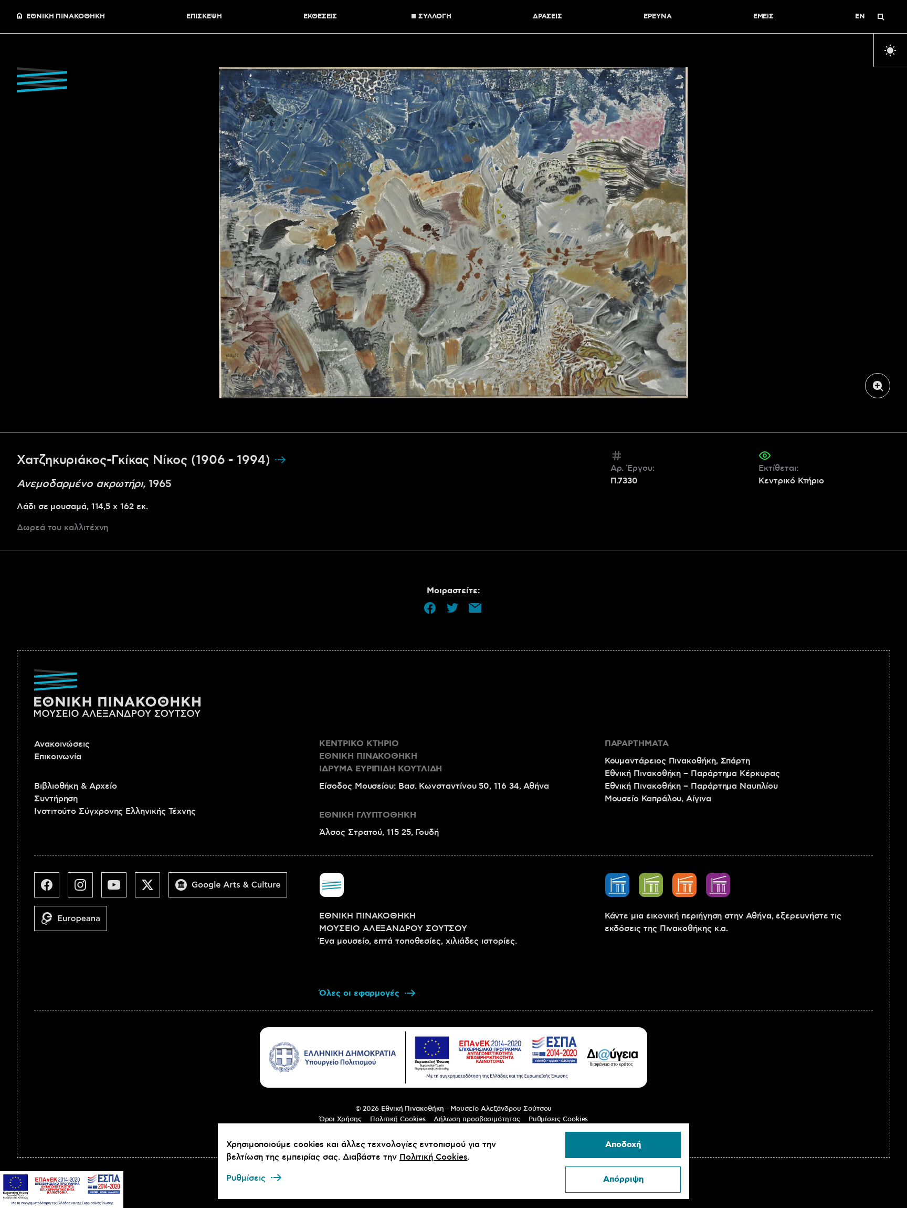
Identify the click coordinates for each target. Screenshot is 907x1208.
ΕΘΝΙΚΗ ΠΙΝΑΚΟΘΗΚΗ (65, 17)
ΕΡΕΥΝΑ (658, 17)
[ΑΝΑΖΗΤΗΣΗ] (880, 16)
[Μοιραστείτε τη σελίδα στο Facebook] (429, 608)
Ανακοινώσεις (62, 744)
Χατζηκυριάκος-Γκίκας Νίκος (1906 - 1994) (145, 460)
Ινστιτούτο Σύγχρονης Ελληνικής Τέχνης (115, 811)
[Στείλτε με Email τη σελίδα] (475, 608)
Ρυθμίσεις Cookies (558, 1119)
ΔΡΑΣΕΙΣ (547, 17)
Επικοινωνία (57, 756)
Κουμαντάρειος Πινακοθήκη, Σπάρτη (677, 761)
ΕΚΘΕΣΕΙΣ (320, 17)
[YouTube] (118, 889)
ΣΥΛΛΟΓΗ (434, 17)
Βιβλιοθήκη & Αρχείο (75, 786)
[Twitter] (151, 889)
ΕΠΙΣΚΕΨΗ (204, 17)
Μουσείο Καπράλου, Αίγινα (658, 798)
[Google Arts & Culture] (232, 889)
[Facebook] (51, 889)
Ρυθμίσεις (246, 1178)
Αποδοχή (623, 1144)
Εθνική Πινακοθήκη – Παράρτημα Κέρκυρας (692, 773)
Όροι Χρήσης (340, 1119)
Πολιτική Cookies (398, 1119)
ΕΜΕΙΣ (763, 17)
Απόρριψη (623, 1179)
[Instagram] (84, 889)
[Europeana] (74, 922)
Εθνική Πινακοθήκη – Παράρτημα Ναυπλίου (691, 786)
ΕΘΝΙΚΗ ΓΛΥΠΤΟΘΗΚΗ (367, 815)
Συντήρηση (56, 798)
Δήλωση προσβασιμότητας (477, 1119)
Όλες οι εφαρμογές (359, 993)
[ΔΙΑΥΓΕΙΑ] (612, 1057)
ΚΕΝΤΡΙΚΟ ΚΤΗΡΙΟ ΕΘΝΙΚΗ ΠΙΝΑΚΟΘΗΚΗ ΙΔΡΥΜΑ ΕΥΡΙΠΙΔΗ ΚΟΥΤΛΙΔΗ (380, 756)
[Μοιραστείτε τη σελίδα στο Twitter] (452, 608)
